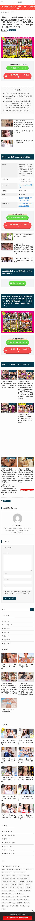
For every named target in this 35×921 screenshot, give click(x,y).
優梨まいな (29, 881)
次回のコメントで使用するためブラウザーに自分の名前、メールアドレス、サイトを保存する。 (18, 592)
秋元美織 (19, 900)
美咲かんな (12, 903)
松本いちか (12, 893)
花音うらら (5, 906)
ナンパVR (6, 621)
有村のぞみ (28, 887)
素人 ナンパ (7, 643)
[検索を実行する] (32, 609)
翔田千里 (26, 903)
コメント (6, 553)
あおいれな (16, 866)
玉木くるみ (12, 900)
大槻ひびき (13, 884)
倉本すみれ (21, 881)
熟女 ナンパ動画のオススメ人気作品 (17, 110)
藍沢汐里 (18, 906)
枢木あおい (20, 893)
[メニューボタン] (2, 2)
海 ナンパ (6, 636)
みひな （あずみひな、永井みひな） (11, 869)
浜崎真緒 (4, 900)
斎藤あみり (5, 887)
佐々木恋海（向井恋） (23, 878)
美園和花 (19, 903)
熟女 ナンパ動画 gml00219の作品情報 (17, 93)
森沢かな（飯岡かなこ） (8, 896)
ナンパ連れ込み (8, 625)
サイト (5, 585)
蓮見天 (12, 906)
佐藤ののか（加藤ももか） (9, 881)
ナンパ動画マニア (17, 525)
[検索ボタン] (32, 2)
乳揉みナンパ (7, 628)
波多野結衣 (26, 896)
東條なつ (4, 893)
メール (5, 579)
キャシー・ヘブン (6, 872)
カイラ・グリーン (28, 869)
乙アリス (12, 878)
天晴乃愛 (20, 884)
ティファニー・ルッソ (19, 872)
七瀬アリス (26, 875)
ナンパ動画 (17, 2)
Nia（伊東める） (6, 866)
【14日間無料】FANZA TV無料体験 (17, 917)
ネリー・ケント (6, 875)
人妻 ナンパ (7, 632)
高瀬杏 (4, 909)
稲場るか (26, 900)
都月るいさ (26, 906)
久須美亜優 (5, 878)
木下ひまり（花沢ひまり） (9, 890)
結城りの (4, 903)
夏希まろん (5, 884)
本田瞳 (20, 890)
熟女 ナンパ (12, 30)
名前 (5, 573)
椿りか (19, 896)
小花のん (27, 884)
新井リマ (12, 887)
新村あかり (20, 887)
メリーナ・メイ (17, 875)
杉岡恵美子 (27, 890)
